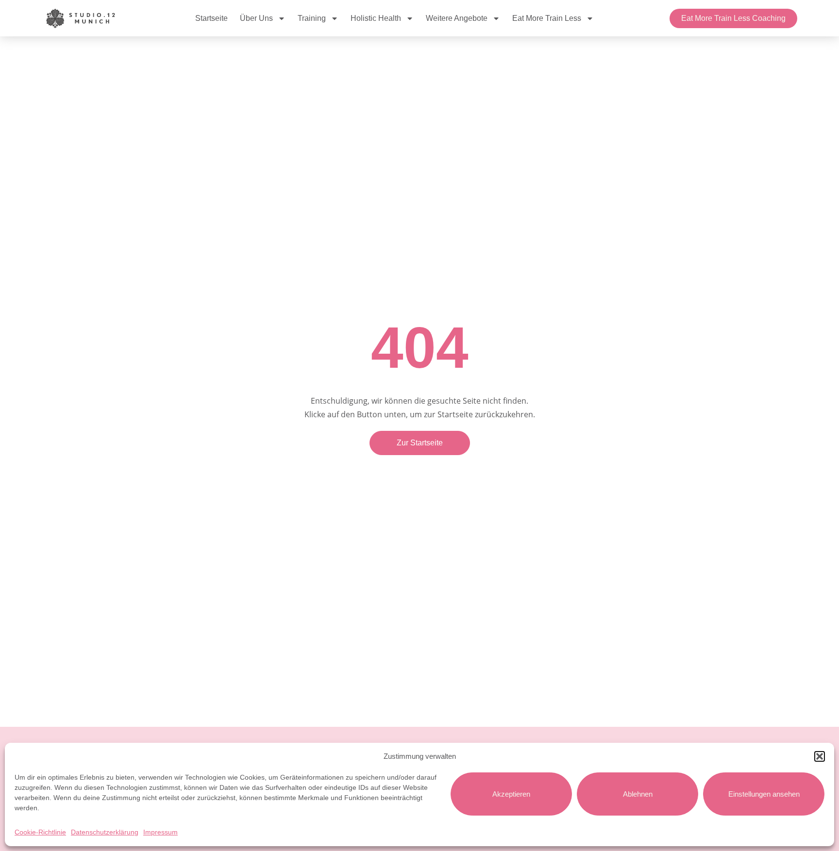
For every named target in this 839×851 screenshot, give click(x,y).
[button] (819, 756)
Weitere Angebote (456, 18)
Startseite (211, 18)
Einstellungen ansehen (764, 794)
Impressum (160, 832)
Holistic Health (376, 18)
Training (312, 18)
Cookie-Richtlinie (40, 832)
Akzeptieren (511, 794)
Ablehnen (638, 794)
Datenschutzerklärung (104, 832)
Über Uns (256, 18)
